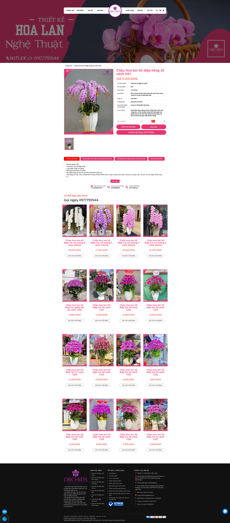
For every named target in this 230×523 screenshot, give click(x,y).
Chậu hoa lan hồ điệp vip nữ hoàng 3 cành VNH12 (155, 242)
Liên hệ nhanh (113, 476)
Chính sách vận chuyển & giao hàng (119, 491)
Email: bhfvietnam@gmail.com (145, 495)
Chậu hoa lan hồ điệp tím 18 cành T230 (74, 437)
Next (116, 101)
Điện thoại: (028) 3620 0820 (145, 492)
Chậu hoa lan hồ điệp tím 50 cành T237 (102, 307)
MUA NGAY (153, 127)
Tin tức (150, 10)
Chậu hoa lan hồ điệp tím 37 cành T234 (75, 372)
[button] (163, 10)
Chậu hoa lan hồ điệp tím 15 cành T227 (155, 437)
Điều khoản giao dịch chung (117, 486)
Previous (61, 101)
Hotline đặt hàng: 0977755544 (141, 132)
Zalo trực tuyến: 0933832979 (145, 504)
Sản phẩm (80, 10)
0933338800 (115, 188)
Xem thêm (115, 181)
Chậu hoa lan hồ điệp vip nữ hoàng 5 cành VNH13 (128, 242)
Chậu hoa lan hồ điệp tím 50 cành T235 (155, 307)
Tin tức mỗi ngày (114, 478)
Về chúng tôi (112, 473)
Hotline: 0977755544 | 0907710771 (146, 501)
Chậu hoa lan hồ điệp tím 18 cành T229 (101, 437)
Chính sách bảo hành (115, 481)
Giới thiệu (130, 10)
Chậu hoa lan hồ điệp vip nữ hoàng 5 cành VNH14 (101, 242)
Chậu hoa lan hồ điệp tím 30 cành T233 (102, 372)
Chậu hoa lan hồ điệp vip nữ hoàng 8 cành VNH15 (74, 242)
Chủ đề (90, 10)
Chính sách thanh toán (115, 483)
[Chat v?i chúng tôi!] (225, 511)
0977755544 (133, 188)
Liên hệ (140, 10)
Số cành (100, 10)
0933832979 (98, 188)
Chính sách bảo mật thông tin (117, 488)
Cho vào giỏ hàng (74, 256)
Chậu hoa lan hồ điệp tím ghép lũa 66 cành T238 (74, 307)
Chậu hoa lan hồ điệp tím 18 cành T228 (128, 437)
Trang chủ (70, 10)
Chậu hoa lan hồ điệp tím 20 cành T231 (155, 372)
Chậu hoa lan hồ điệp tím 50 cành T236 (128, 307)
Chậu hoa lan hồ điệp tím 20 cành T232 (128, 372)
